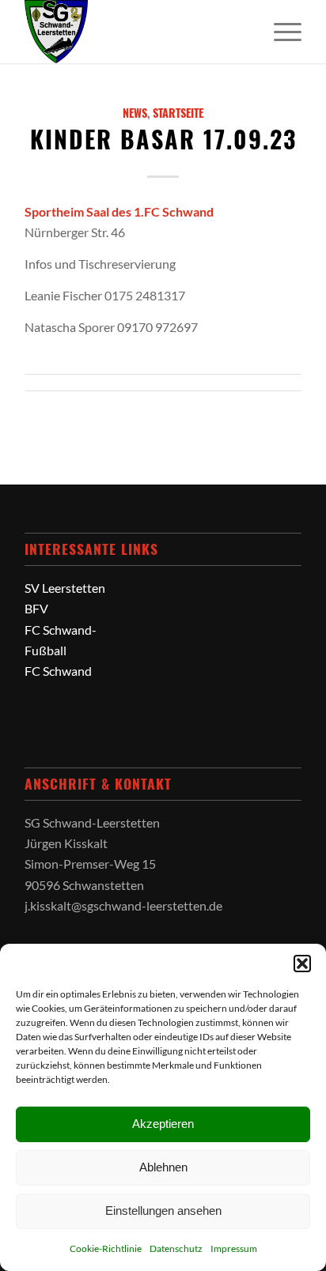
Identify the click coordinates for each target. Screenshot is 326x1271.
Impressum (233, 1248)
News (135, 112)
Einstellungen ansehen (163, 1210)
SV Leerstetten (65, 587)
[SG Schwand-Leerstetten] (135, 31)
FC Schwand (58, 670)
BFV (36, 608)
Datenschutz (176, 1248)
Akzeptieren (163, 1123)
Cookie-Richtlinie (106, 1248)
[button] (302, 963)
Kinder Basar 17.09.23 (163, 139)
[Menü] (279, 31)
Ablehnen (163, 1167)
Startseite (178, 112)
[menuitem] (279, 31)
